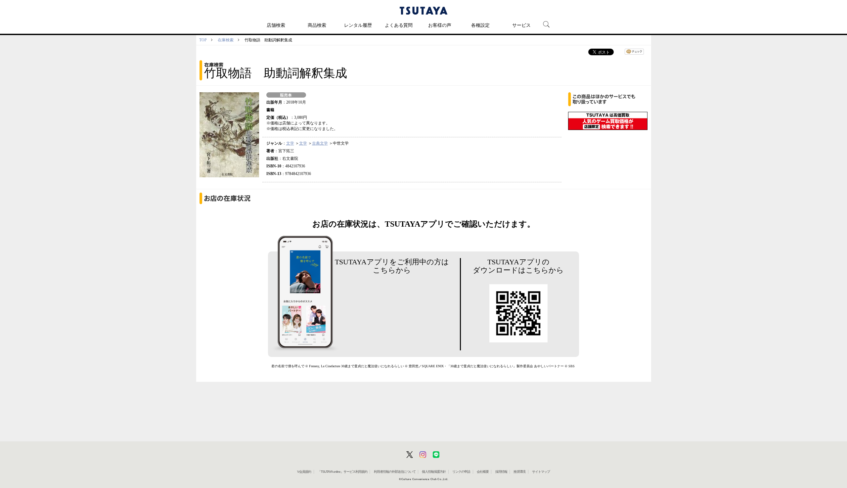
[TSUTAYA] (423, 11)
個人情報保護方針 (434, 471)
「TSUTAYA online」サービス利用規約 (342, 471)
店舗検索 (276, 25)
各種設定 (480, 25)
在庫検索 (226, 40)
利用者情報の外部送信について (395, 471)
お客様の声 (439, 25)
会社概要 (483, 471)
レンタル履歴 (358, 25)
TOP (203, 40)
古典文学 (320, 143)
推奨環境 (519, 471)
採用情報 (501, 471)
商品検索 (317, 25)
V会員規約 (304, 471)
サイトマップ (541, 471)
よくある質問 (399, 25)
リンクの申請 (461, 471)
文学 (290, 143)
